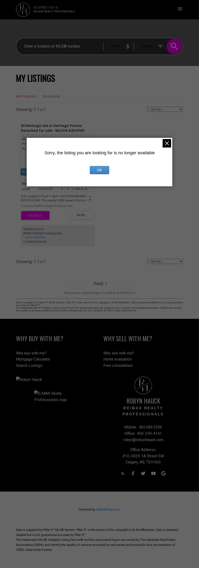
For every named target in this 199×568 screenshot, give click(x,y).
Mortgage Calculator (33, 359)
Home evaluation (117, 359)
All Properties (26, 96)
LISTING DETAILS (35, 215)
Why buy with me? (31, 353)
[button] (123, 473)
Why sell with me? (118, 353)
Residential (51, 96)
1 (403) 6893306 (34, 237)
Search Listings (29, 365)
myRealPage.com (108, 509)
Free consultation (118, 365)
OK (99, 170)
